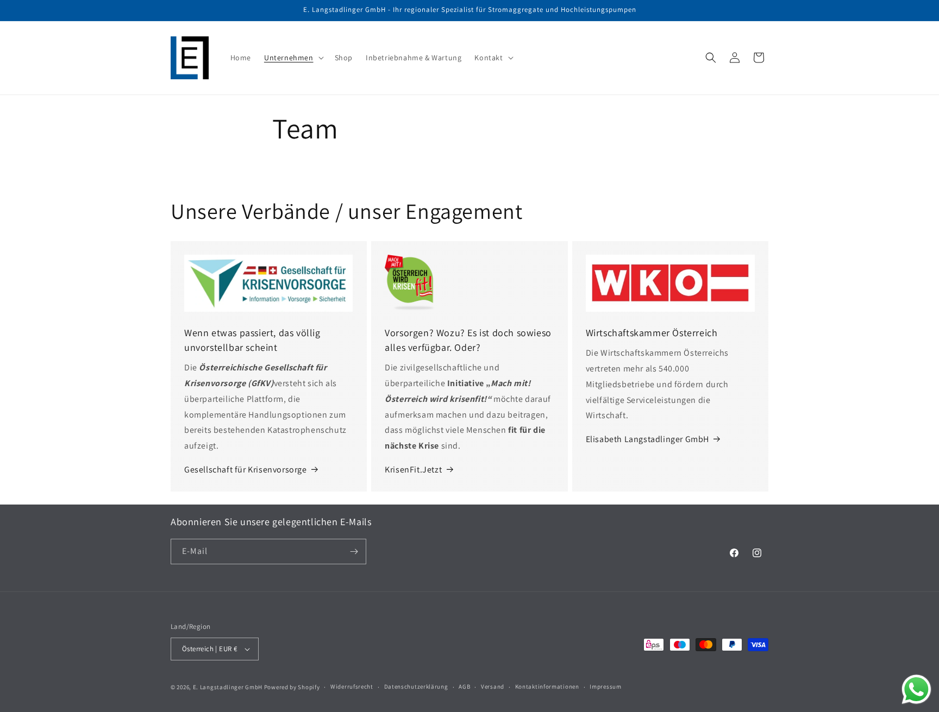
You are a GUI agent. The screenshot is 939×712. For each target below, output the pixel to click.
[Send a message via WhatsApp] (916, 689)
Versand (492, 686)
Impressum (605, 686)
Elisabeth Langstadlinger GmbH (647, 439)
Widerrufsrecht (351, 686)
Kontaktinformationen (547, 686)
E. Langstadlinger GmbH (227, 687)
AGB (464, 686)
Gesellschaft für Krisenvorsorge (245, 469)
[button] (293, 57)
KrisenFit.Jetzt (413, 469)
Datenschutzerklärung (416, 686)
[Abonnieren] (354, 551)
